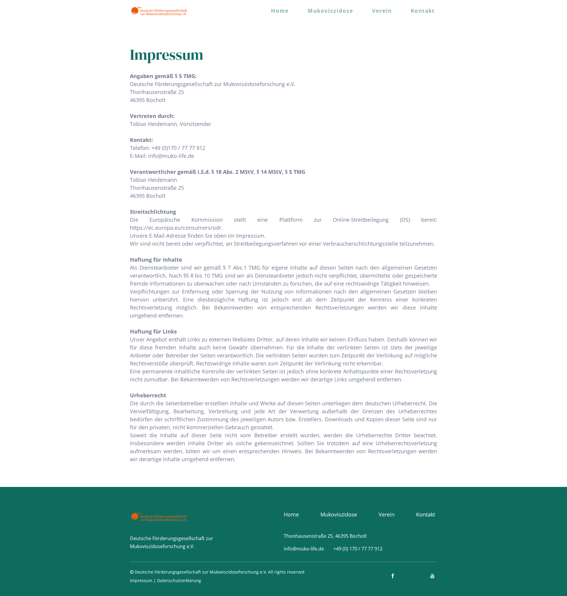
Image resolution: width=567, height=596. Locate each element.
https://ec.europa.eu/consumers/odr (175, 227)
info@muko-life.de (171, 155)
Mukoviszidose (330, 10)
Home (280, 10)
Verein (382, 10)
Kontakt (423, 10)
